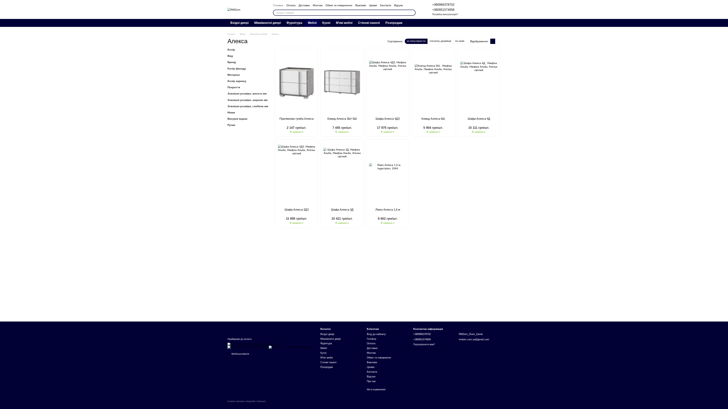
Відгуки (398, 5)
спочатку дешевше (440, 41)
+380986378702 (443, 4)
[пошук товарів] (413, 13)
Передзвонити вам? (424, 344)
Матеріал (234, 74)
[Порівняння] (468, 9)
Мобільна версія (240, 354)
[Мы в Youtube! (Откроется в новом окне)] (486, 22)
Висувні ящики (237, 118)
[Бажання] (478, 9)
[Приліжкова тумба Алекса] (296, 82)
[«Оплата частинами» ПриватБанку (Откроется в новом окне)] (248, 347)
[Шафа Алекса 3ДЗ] (296, 173)
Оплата (291, 5)
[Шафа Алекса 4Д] (478, 82)
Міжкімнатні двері (267, 22)
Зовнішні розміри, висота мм (247, 93)
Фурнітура (294, 22)
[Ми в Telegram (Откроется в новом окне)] (477, 22)
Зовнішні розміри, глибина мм (248, 106)
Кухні (326, 22)
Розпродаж (393, 22)
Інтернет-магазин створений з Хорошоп (247, 401)
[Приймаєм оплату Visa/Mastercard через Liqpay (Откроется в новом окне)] (255, 344)
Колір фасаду (237, 68)
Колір (231, 49)
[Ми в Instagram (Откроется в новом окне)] (481, 22)
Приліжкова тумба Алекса (296, 118)
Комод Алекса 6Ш (433, 118)
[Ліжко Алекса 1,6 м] (387, 173)
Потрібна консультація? (445, 14)
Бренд (232, 62)
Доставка (304, 5)
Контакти (385, 5)
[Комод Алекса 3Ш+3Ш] (342, 82)
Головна (278, 5)
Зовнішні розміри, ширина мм (248, 99)
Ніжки (231, 112)
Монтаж (317, 5)
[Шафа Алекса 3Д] (342, 173)
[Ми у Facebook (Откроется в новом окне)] (490, 22)
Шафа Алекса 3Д (342, 209)
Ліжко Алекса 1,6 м (387, 209)
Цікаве (373, 5)
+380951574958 (443, 9)
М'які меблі (344, 22)
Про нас (371, 381)
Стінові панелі (369, 22)
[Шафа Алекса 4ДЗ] (387, 82)
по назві (459, 41)
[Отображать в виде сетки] (492, 41)
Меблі (312, 22)
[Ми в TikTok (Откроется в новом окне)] (495, 22)
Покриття (234, 87)
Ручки (231, 124)
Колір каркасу (237, 81)
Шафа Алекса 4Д (479, 118)
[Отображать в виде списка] (497, 41)
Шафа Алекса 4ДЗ (388, 118)
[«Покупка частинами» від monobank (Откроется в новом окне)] (290, 347)
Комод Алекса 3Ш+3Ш (342, 118)
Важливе (360, 5)
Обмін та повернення (339, 5)
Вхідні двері (239, 22)
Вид (230, 55)
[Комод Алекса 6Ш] (433, 82)
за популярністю (416, 41)
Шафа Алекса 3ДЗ (297, 209)
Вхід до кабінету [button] (376, 334)
